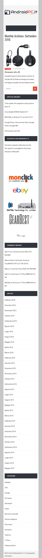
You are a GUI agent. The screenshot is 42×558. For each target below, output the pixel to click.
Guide (7, 509)
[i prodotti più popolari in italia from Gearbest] (21, 224)
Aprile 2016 (9, 347)
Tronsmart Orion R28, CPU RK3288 (23, 269)
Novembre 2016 (10, 310)
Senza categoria (11, 519)
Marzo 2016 (9, 353)
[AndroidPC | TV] (21, 13)
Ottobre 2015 (9, 379)
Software (8, 530)
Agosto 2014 (9, 452)
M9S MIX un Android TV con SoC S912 (19, 117)
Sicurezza (8, 524)
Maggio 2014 (9, 468)
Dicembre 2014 (10, 431)
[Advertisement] (23, 20)
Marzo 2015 (9, 416)
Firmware (8, 498)
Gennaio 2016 (10, 363)
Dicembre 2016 (10, 305)
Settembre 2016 (11, 321)
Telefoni (8, 535)
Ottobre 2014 (9, 442)
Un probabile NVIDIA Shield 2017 (16, 112)
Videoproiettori (10, 545)
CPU (6, 488)
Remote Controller (11, 514)
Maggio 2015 (9, 405)
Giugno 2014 (9, 463)
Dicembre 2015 (10, 368)
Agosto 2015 (9, 389)
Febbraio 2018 (10, 300)
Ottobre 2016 (9, 316)
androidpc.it (8, 556)
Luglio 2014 (9, 458)
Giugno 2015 (9, 400)
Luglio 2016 (9, 332)
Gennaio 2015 (10, 426)
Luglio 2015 (9, 395)
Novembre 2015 (10, 374)
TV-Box (7, 540)
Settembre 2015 (11, 384)
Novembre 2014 (10, 437)
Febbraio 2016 (10, 358)
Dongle (7, 69)
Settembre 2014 (11, 447)
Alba (6, 260)
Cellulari (7, 482)
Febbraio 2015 (10, 421)
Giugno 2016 (9, 337)
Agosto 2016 (9, 326)
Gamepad (8, 503)
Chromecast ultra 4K (12, 72)
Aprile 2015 (9, 410)
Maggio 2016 (9, 342)
